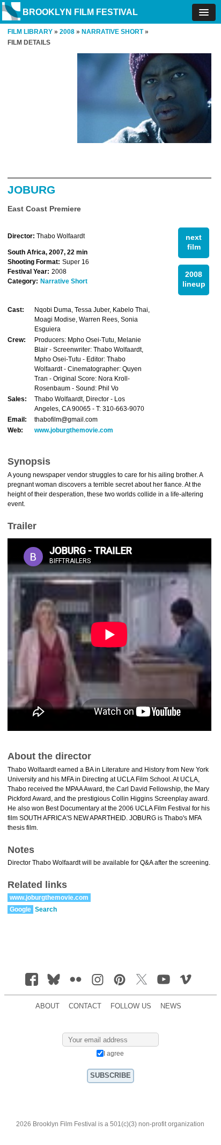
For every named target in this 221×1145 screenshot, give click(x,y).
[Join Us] (31, 979)
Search (46, 909)
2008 (67, 31)
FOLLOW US (130, 1006)
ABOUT (47, 1006)
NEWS (170, 1006)
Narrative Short (63, 281)
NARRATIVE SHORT (112, 31)
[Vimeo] (185, 979)
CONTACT (85, 1006)
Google (20, 909)
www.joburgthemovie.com (73, 430)
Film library (30, 31)
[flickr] (75, 979)
